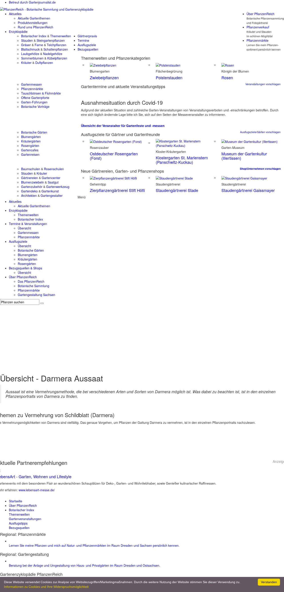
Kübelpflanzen (57, 58)
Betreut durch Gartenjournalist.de (32, 2)
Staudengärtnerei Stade (177, 190)
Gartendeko (29, 191)
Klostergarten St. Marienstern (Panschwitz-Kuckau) (182, 160)
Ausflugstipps (18, 523)
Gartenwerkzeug (57, 186)
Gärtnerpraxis (87, 36)
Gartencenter (51, 178)
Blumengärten (31, 136)
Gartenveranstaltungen (25, 519)
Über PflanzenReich (260, 14)
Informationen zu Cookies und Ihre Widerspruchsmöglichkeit (46, 586)
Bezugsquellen (88, 49)
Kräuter (26, 62)
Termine (83, 40)
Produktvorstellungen (32, 22)
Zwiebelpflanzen (104, 77)
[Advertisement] (142, 338)
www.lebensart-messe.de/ (37, 490)
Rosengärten (30, 145)
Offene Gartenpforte (35, 97)
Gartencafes (29, 150)
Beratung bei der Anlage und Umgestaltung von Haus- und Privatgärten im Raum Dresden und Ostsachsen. (84, 565)
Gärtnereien (29, 178)
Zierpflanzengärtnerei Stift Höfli (117, 190)
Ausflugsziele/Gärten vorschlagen (260, 132)
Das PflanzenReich (31, 281)
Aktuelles (15, 14)
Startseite (15, 501)
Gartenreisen (30, 154)
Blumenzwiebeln (32, 182)
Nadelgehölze (52, 53)
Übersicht (24, 228)
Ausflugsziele (87, 45)
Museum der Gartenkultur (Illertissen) (244, 156)
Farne (39, 45)
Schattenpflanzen (55, 49)
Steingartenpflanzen (51, 40)
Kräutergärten (31, 141)
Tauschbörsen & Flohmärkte (41, 93)
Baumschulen (30, 169)
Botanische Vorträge (35, 106)
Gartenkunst (50, 191)
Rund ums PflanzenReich (35, 27)
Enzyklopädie (18, 31)
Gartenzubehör (31, 186)
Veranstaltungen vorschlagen (263, 84)
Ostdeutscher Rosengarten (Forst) (114, 156)
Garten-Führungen (34, 102)
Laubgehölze (30, 53)
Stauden (27, 40)
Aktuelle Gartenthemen (34, 18)
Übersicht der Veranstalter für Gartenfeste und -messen (123, 125)
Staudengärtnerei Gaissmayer (248, 190)
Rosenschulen (54, 169)
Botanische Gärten (34, 132)
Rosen (227, 77)
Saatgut (53, 182)
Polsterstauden (169, 77)
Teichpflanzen (56, 45)
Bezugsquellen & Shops (25, 268)
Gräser (26, 45)
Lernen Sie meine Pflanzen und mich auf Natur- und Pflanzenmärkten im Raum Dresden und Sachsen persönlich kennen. (94, 545)
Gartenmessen (31, 84)
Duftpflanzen (44, 62)
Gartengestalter (52, 195)
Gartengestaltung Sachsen (36, 294)
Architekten (29, 195)
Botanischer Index (33, 36)
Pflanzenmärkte (257, 40)
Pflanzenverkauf (258, 27)
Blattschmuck (30, 49)
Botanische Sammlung (33, 286)
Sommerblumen (32, 58)
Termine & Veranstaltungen (28, 223)
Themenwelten (60, 36)
